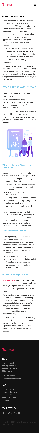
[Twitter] (9, 413)
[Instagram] (14, 413)
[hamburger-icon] (35, 4)
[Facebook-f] (4, 413)
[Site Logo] (7, 4)
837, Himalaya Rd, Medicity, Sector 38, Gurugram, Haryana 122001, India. (10, 367)
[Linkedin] (19, 413)
